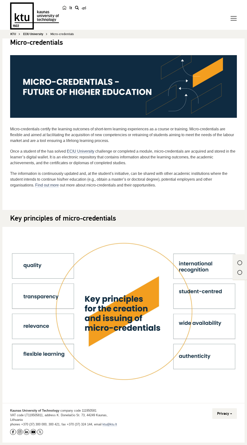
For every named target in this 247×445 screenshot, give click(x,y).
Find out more (47, 185)
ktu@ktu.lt (110, 424)
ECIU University (80, 151)
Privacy (223, 413)
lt (70, 7)
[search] (77, 8)
